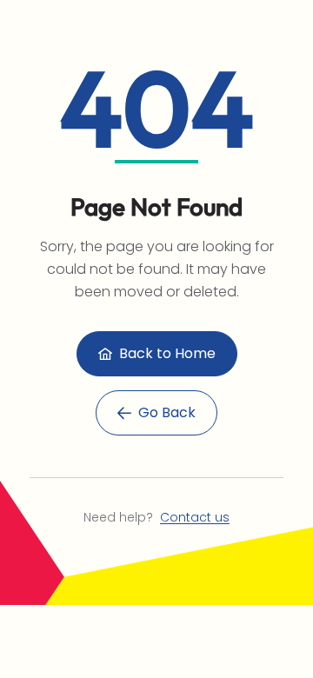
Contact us (195, 517)
